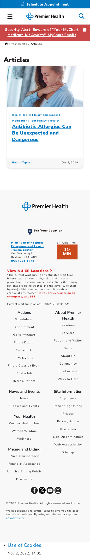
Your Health (19, 44)
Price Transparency (24, 456)
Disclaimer (68, 429)
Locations (68, 325)
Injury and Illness (46, 115)
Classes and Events (24, 406)
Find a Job (24, 373)
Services (68, 333)
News (24, 398)
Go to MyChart (24, 335)
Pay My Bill (24, 358)
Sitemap (68, 452)
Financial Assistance (24, 464)
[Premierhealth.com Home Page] (6, 44)
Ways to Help (68, 379)
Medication (19, 120)
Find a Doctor (24, 342)
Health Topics (21, 115)
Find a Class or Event (24, 365)
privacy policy (15, 518)
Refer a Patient (24, 381)
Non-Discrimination (68, 437)
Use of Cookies (25, 545)
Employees (68, 398)
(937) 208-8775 (22, 261)
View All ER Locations (28, 271)
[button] (10, 16)
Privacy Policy (68, 421)
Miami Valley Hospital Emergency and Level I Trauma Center (27, 246)
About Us (68, 356)
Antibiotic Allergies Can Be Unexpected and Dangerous (41, 133)
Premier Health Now (24, 423)
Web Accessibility (68, 444)
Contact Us (24, 350)
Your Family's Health (45, 120)
